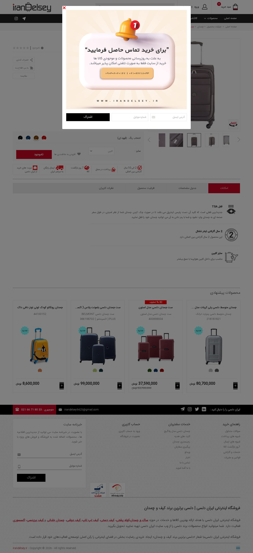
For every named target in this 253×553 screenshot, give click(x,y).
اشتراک (88, 117)
